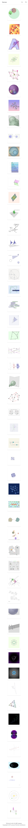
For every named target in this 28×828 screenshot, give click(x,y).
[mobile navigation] (25, 2)
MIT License (19, 823)
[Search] (22, 2)
